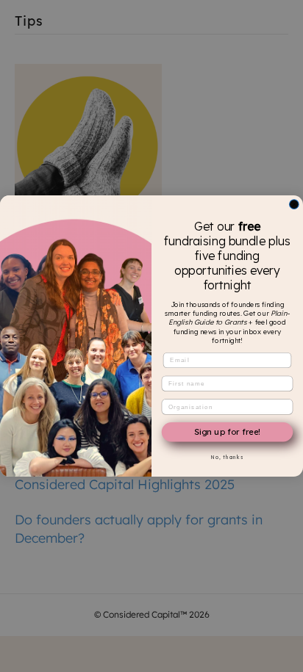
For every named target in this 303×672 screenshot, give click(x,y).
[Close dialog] (294, 204)
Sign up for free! (227, 432)
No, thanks (227, 457)
